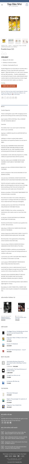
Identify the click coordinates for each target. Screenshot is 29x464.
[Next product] (2, 54)
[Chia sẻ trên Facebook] (5, 98)
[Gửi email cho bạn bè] (10, 98)
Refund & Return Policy (14, 459)
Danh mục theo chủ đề (19, 45)
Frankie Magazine (19, 91)
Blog (8, 458)
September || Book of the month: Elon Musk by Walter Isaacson (16, 442)
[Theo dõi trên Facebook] (2, 422)
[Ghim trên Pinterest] (13, 98)
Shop (10, 45)
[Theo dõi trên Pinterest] (10, 422)
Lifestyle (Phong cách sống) (9, 46)
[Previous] (3, 23)
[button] (2, 5)
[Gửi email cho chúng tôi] (8, 422)
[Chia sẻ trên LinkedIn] (16, 98)
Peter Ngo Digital (22, 454)
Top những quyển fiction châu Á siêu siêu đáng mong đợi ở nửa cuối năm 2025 (15, 432)
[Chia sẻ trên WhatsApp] (2, 98)
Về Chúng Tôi (13, 458)
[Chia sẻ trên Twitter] (8, 98)
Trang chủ (4, 45)
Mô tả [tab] (2, 106)
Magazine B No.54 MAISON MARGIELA (6, 318)
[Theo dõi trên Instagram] (5, 422)
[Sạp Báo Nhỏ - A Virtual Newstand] (14, 5)
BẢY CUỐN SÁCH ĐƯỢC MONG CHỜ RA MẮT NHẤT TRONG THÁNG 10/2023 (16, 437)
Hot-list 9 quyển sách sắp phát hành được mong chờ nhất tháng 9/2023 (15, 447)
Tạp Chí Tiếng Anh (8, 94)
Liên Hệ (20, 458)
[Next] (25, 23)
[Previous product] (5, 54)
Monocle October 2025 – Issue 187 (21, 318)
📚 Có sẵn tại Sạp (16, 94)
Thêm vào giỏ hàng (9, 86)
